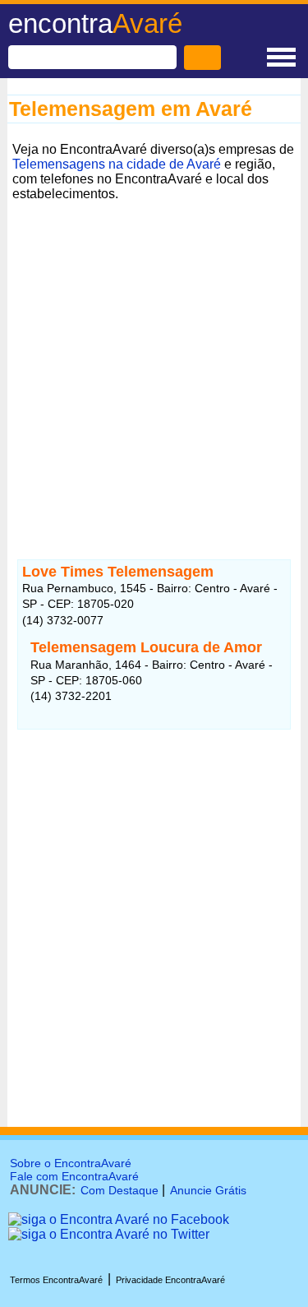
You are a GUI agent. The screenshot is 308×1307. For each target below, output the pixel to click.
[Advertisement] (154, 360)
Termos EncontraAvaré (56, 1280)
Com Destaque (119, 1190)
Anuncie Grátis (208, 1190)
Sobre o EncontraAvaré (70, 1163)
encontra (95, 23)
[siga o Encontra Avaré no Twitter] (108, 1234)
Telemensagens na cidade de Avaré (116, 164)
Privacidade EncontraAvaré (170, 1280)
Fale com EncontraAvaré (74, 1176)
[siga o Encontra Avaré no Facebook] (118, 1219)
